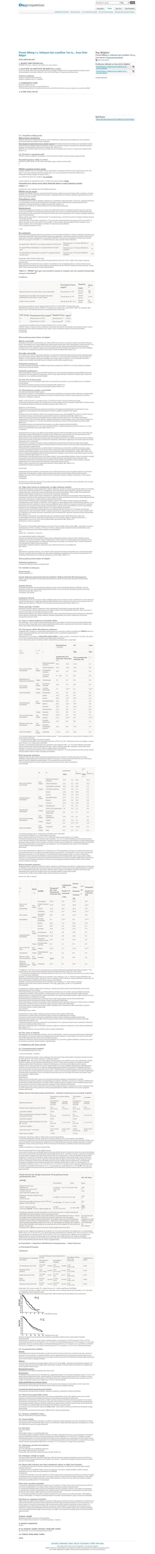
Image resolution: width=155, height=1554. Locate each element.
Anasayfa (100, 8)
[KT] (133, 71)
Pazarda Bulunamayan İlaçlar (124, 12)
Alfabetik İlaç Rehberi (62, 12)
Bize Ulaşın (100, 1543)
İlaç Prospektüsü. (78, 1546)
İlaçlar (110, 8)
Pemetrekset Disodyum (115, 57)
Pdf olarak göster (103, 60)
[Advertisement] (77, 32)
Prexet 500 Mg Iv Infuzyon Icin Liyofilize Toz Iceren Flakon (115, 119)
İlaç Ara (118, 8)
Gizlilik (92, 1543)
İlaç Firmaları (129, 8)
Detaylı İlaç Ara (75, 12)
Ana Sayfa (54, 1543)
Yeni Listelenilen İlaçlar (89, 12)
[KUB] (133, 67)
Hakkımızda (63, 1543)
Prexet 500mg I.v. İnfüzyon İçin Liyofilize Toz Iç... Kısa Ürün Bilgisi (111, 67)
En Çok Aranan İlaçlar (106, 12)
